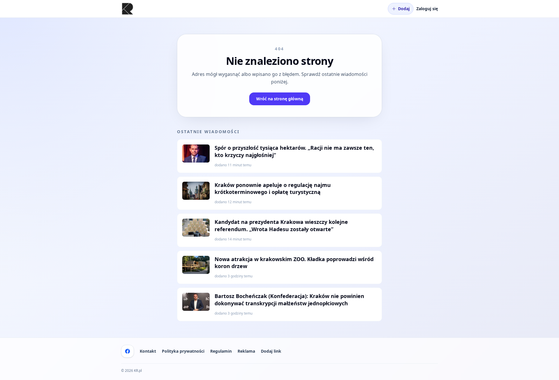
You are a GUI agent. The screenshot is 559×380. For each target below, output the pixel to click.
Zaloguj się (427, 8)
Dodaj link (271, 351)
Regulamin (221, 351)
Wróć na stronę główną (279, 98)
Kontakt (148, 351)
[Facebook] (127, 351)
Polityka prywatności (183, 351)
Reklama (246, 351)
